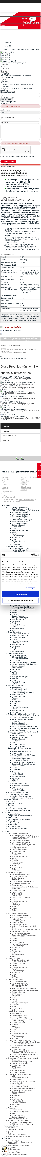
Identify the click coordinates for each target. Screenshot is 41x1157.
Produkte (6, 431)
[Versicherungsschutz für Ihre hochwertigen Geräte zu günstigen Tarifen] (10, 327)
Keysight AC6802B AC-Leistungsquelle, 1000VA (17, 393)
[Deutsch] (20, 6)
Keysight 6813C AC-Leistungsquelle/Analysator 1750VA (20, 418)
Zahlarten (23, 484)
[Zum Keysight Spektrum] (1, 334)
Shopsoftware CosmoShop (10, 501)
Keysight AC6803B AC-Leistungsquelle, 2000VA (17, 398)
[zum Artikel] (15, 377)
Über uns (6, 440)
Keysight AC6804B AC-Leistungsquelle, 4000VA (17, 404)
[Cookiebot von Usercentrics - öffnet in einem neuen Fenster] (30, 555)
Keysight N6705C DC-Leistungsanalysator (15, 379)
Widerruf (23, 483)
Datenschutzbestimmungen (24, 156)
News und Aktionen (9, 436)
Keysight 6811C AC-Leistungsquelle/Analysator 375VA (19, 411)
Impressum (24, 477)
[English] (20, 9)
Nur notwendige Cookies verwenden (20, 600)
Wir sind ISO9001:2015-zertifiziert (25, 488)
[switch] (4, 1154)
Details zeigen (30, 588)
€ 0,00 (3, 26)
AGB (22, 479)
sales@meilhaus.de (8, 497)
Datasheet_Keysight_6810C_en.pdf (13, 358)
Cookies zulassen (20, 594)
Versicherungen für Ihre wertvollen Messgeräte (16, 384)
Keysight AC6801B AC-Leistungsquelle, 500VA (17, 388)
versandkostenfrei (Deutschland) (20, 76)
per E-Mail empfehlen (8, 102)
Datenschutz (24, 481)
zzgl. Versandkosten (26, 500)
